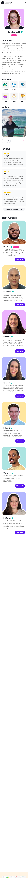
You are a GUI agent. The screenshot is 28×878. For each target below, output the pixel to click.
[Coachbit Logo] (6, 2)
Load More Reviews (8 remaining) (14, 209)
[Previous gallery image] (4, 141)
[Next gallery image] (9, 141)
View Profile (19, 259)
